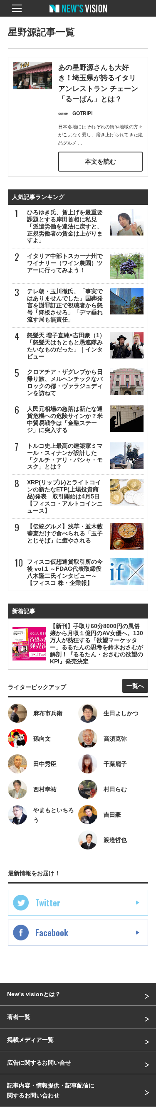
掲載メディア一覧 (30, 1039)
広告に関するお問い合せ (39, 1062)
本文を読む (100, 161)
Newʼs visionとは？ (34, 994)
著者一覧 (18, 1017)
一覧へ (135, 685)
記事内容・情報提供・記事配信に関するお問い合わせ (50, 1090)
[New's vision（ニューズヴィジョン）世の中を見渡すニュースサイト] (78, 14)
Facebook (51, 932)
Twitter (47, 902)
